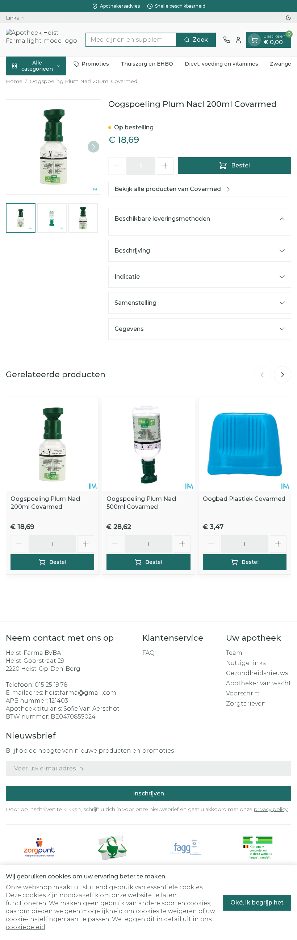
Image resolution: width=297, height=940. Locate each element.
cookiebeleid (25, 927)
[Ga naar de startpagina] (42, 39)
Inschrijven (148, 793)
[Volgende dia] (282, 374)
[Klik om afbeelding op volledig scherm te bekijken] (53, 147)
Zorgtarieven (246, 703)
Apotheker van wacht (258, 683)
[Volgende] (93, 147)
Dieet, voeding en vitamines (221, 64)
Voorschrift (243, 693)
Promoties (95, 64)
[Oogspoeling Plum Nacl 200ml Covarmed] (52, 444)
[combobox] (131, 40)
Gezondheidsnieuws (257, 673)
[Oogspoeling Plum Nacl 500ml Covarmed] (148, 444)
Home (14, 81)
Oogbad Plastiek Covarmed (244, 498)
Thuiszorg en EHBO (147, 64)
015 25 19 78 (51, 684)
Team (234, 652)
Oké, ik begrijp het (257, 902)
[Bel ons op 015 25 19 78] (226, 39)
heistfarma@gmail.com (80, 692)
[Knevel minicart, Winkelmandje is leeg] (254, 39)
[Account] (238, 39)
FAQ (148, 652)
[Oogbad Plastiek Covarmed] (244, 444)
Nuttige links (245, 663)
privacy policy (271, 809)
